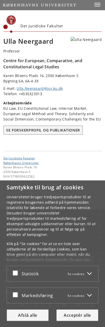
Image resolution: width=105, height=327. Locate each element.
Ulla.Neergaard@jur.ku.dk (40, 88)
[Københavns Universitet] (9, 24)
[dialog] (52, 253)
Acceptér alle (77, 315)
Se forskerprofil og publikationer (43, 130)
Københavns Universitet (21, 163)
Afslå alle (27, 315)
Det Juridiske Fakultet (19, 158)
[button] (97, 4)
